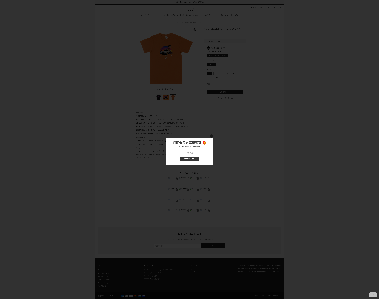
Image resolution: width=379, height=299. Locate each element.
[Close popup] (211, 136)
